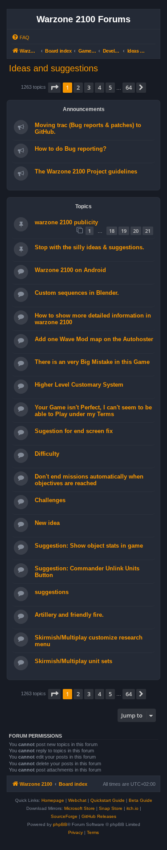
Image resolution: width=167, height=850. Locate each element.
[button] (54, 87)
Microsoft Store (79, 808)
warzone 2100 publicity (66, 222)
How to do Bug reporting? (70, 148)
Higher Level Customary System (79, 384)
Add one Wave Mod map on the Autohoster (94, 339)
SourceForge (64, 816)
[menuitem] (20, 37)
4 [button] (99, 87)
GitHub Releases (98, 816)
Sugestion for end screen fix (74, 431)
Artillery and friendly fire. (69, 614)
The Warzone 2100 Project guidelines (86, 171)
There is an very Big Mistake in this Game (92, 362)
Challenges (50, 500)
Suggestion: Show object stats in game (89, 545)
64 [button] (129, 87)
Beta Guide (140, 800)
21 (148, 230)
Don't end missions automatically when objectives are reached (89, 480)
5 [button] (110, 87)
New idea (47, 523)
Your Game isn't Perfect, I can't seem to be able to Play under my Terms (93, 410)
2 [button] (78, 87)
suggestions (52, 592)
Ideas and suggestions (53, 68)
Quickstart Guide (107, 800)
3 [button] (88, 87)
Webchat (77, 800)
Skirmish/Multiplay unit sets (73, 661)
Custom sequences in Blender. (77, 292)
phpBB (60, 824)
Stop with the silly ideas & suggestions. (89, 247)
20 (135, 230)
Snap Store (110, 808)
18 (111, 230)
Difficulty (47, 453)
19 (123, 230)
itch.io (132, 808)
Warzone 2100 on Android (70, 270)
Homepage (52, 800)
